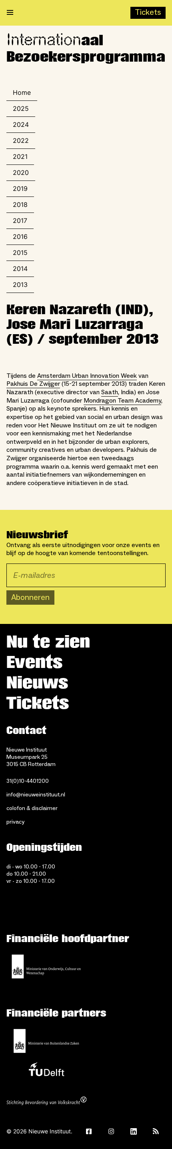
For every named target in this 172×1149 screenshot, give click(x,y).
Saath (109, 392)
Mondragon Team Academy (122, 401)
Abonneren (30, 597)
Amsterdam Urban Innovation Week (87, 376)
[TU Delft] (46, 1071)
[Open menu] (10, 13)
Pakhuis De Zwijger (33, 384)
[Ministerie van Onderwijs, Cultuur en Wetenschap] (46, 966)
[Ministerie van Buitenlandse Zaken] (46, 1041)
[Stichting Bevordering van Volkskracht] (46, 1102)
